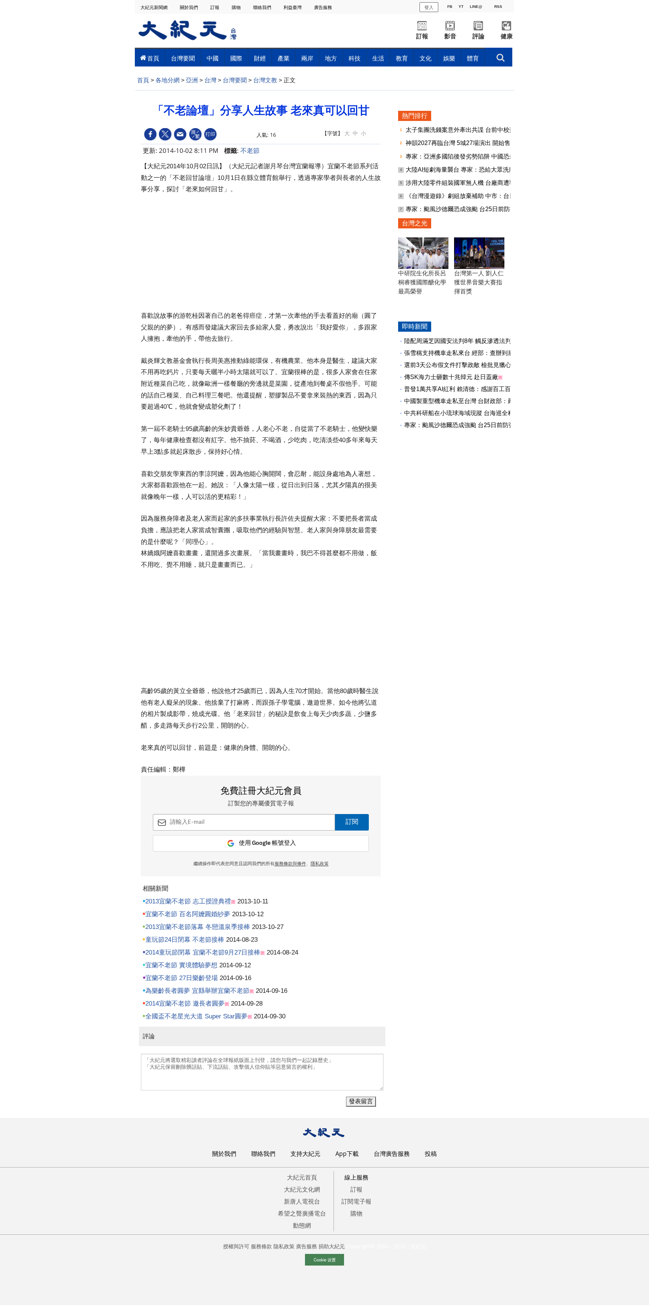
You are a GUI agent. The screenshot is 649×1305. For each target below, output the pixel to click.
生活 (378, 58)
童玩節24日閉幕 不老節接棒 (184, 939)
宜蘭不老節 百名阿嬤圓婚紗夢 (187, 914)
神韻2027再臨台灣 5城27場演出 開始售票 (462, 143)
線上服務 (356, 1177)
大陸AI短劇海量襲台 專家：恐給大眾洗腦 (461, 169)
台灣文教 (265, 80)
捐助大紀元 (331, 1246)
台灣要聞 (183, 58)
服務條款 (261, 1246)
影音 (450, 36)
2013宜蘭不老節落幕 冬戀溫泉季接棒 (197, 926)
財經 (260, 58)
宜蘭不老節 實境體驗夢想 (181, 965)
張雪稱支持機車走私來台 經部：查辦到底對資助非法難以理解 (486, 353)
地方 (331, 58)
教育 (402, 58)
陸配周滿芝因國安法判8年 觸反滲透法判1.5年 (464, 341)
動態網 (302, 1225)
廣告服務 (323, 7)
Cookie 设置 (325, 1260)
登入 (428, 7)
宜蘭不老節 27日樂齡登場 (181, 978)
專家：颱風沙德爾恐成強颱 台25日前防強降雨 (468, 209)
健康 (507, 36)
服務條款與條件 (290, 864)
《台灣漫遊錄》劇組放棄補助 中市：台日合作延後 (473, 196)
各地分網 (167, 80)
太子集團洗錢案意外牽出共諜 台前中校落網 (464, 130)
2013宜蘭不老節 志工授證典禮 (188, 901)
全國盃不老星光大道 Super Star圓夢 (196, 1016)
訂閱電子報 (356, 1201)
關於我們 (189, 7)
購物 (237, 7)
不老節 (250, 150)
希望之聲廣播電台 (302, 1213)
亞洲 (192, 80)
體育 (473, 58)
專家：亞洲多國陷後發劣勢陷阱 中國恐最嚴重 (467, 156)
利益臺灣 (293, 7)
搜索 (501, 55)
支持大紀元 (305, 1153)
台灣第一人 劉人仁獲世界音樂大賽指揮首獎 (479, 282)
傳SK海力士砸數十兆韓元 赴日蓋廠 (451, 377)
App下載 (347, 1153)
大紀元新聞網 (154, 7)
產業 (284, 58)
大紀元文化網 (302, 1189)
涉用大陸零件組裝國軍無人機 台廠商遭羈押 (464, 183)
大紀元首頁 (302, 1177)
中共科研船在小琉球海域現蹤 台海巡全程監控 (465, 413)
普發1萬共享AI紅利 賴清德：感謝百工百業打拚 (466, 389)
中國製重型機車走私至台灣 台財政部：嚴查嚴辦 (468, 401)
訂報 (215, 7)
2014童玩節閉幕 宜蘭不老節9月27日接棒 (202, 952)
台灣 (210, 80)
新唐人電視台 (302, 1201)
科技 (355, 58)
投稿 (431, 1153)
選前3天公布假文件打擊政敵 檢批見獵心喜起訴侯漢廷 (475, 365)
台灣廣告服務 (392, 1153)
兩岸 (307, 58)
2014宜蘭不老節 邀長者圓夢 (185, 1003)
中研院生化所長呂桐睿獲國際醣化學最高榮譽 (422, 282)
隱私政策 (320, 864)
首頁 (153, 58)
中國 (213, 58)
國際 (236, 58)
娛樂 (449, 58)
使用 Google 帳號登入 (267, 843)
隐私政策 (283, 1246)
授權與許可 (236, 1246)
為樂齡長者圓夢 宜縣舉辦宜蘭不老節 (197, 990)
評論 (478, 36)
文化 (426, 58)
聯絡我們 (262, 7)
